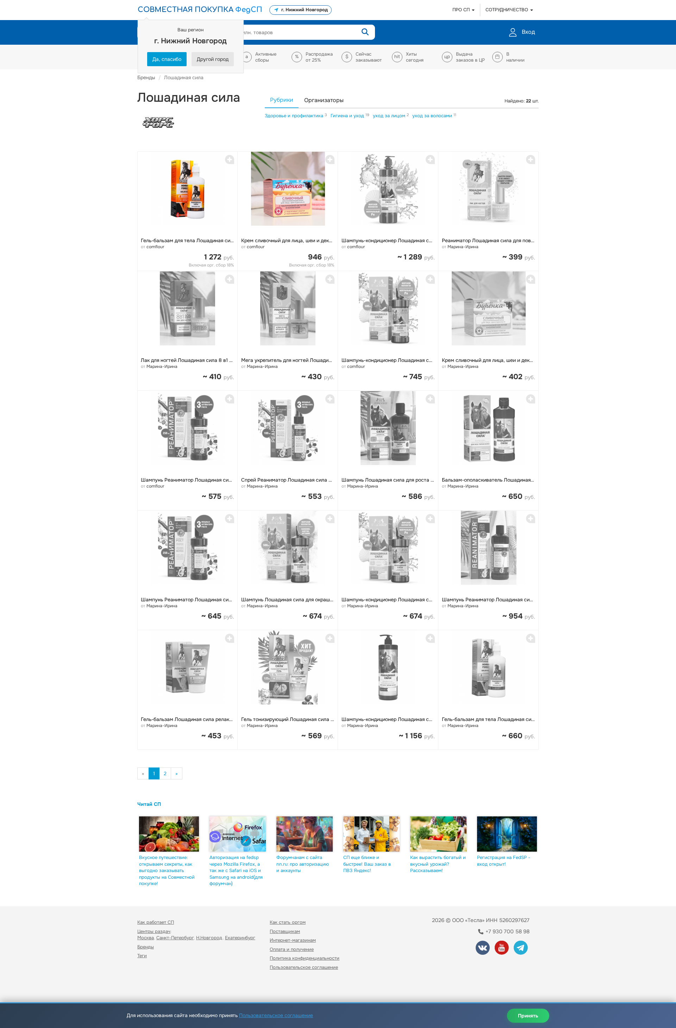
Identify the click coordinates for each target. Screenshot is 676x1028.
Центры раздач (153, 931)
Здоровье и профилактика (295, 116)
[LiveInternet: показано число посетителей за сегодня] (152, 987)
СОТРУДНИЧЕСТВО (508, 10)
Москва (145, 938)
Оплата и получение (292, 949)
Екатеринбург (240, 938)
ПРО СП (461, 10)
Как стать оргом (288, 922)
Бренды (145, 947)
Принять (528, 1016)
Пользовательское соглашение (304, 967)
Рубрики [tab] (281, 100)
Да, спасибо (166, 59)
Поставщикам (285, 931)
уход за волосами (432, 116)
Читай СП (149, 804)
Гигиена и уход (348, 116)
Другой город (213, 59)
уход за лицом (390, 116)
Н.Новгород (209, 938)
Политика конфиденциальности (304, 958)
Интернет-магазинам (293, 940)
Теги (142, 956)
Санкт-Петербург (175, 938)
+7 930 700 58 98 (507, 931)
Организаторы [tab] (324, 100)
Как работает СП (155, 922)
